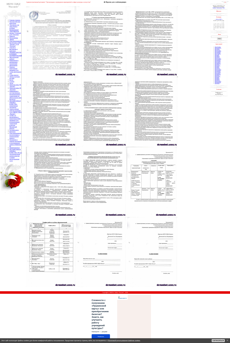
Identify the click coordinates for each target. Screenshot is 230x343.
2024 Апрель (217, 76)
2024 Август (217, 80)
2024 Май (217, 77)
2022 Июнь (217, 55)
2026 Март (217, 83)
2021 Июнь (217, 48)
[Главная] (225, 2)
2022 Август (217, 57)
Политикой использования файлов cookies (124, 340)
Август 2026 (219, 19)
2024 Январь (217, 73)
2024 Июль (217, 79)
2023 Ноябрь (217, 71)
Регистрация (219, 7)
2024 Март (217, 75)
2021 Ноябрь (217, 52)
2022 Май (217, 54)
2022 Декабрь (218, 61)
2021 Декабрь (218, 53)
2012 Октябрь (218, 46)
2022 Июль (217, 56)
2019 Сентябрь (218, 47)
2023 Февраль (218, 63)
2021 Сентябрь (218, 50)
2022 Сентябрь (218, 58)
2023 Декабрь (218, 72)
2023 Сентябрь (218, 69)
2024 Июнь (217, 78)
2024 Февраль (218, 74)
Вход (224, 7)
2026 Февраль (218, 82)
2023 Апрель (217, 65)
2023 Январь (217, 62)
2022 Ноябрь (217, 60)
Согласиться (218, 340)
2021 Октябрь (218, 51)
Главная (214, 7)
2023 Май (217, 66)
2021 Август (217, 49)
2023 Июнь (217, 67)
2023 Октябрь (218, 70)
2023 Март (217, 64)
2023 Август (217, 68)
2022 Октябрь (218, 59)
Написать (101, 336)
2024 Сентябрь (218, 81)
